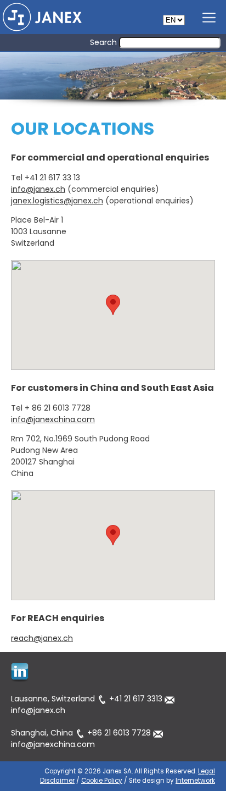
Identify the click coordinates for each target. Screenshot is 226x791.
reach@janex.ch (42, 638)
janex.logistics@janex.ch (57, 200)
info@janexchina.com (53, 419)
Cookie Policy (101, 780)
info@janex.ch (38, 189)
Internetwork (195, 780)
